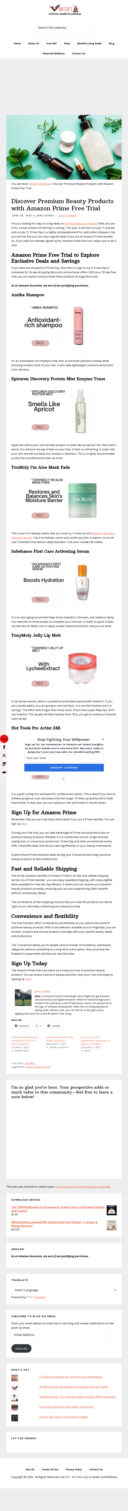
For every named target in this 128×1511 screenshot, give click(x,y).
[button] (64, 739)
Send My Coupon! (64, 767)
